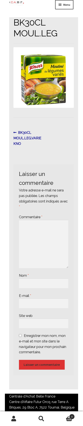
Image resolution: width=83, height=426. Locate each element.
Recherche (41, 419)
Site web (26, 316)
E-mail (25, 296)
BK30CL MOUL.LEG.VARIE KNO (27, 138)
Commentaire (30, 217)
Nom (24, 276)
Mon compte (14, 419)
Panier (64, 415)
